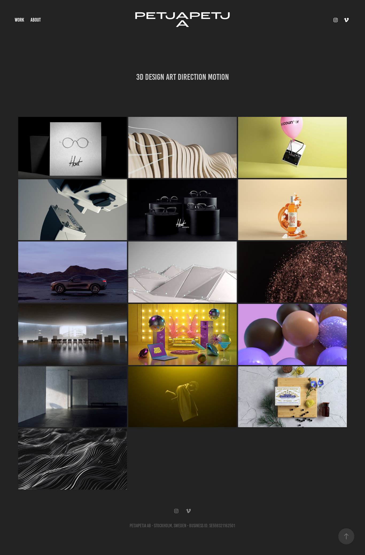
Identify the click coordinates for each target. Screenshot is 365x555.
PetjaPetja (182, 19)
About (35, 20)
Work (19, 20)
